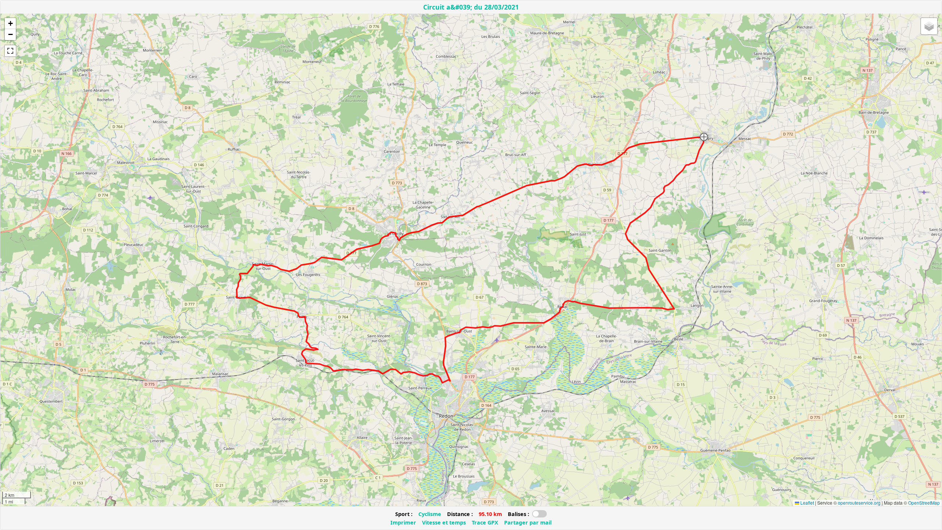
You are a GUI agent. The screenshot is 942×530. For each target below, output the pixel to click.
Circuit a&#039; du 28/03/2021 (471, 7)
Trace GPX (485, 522)
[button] (704, 136)
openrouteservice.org (859, 502)
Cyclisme (429, 513)
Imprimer (403, 522)
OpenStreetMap (924, 502)
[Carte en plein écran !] (10, 50)
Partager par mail (528, 522)
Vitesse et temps (444, 522)
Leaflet (806, 502)
